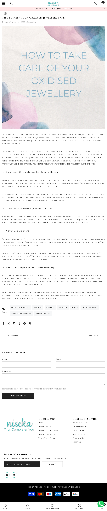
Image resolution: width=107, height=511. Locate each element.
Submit (52, 464)
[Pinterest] (14, 323)
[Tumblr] (19, 323)
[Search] (11, 3)
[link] (27, 506)
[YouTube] (14, 475)
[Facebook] (3, 323)
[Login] (95, 3)
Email (58, 359)
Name (4, 359)
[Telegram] (24, 323)
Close (105, 9)
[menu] (3, 3)
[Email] (30, 323)
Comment (6, 371)
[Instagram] (6, 475)
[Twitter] (8, 323)
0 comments (31, 22)
